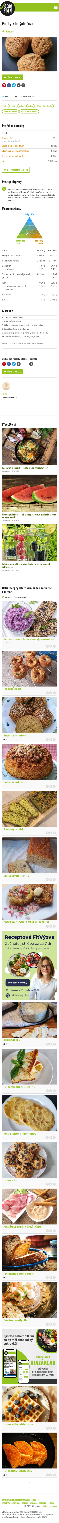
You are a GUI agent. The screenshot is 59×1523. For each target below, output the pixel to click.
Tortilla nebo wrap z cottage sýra (19, 1087)
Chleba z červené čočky (14, 782)
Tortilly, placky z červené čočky (17, 1471)
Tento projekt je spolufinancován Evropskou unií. (21, 1499)
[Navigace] (55, 7)
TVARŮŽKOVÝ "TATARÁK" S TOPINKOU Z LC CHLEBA (26, 922)
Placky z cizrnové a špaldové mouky (19, 1133)
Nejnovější (8, 597)
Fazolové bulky (10, 1180)
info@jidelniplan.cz (49, 1505)
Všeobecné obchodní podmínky (42, 1502)
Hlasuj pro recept (13, 77)
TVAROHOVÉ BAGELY (12, 689)
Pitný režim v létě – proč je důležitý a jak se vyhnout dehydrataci (26, 565)
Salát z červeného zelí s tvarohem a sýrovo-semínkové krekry (28, 641)
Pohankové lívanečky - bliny (15, 1320)
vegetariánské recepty (29, 111)
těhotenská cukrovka (44, 106)
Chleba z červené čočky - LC (16, 875)
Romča (9, 31)
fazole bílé (7, 138)
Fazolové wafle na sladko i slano (18, 1424)
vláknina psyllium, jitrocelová (15, 151)
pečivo (30, 106)
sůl (3, 161)
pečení (21, 106)
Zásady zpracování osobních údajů (15, 1502)
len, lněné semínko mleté (14, 156)
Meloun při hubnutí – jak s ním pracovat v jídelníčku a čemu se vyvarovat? (29, 516)
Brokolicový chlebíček (13, 829)
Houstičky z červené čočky (15, 735)
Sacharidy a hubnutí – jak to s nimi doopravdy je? (25, 468)
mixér (6, 106)
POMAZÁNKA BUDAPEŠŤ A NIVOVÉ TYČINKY (22, 1226)
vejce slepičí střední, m (13, 146)
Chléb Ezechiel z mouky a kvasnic (18, 1273)
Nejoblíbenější (21, 597)
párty (13, 106)
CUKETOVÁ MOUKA (11, 1040)
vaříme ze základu (10, 111)
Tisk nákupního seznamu (16, 169)
